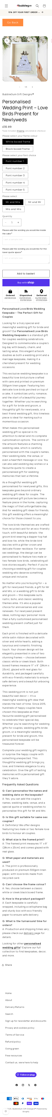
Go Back (12, 22)
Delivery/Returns (14, 1006)
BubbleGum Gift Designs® (24, 1109)
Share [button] (8, 965)
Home (8, 993)
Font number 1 (15, 161)
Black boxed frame (18, 149)
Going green (12, 1048)
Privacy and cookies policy (20, 1027)
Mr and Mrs (13, 202)
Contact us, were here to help (21, 1062)
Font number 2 (15, 168)
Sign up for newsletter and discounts (25, 1020)
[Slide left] (20, 87)
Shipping (20, 131)
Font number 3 (15, 175)
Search (9, 1013)
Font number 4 (15, 182)
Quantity (7, 216)
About (8, 1000)
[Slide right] (32, 87)
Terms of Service (14, 1034)
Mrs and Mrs (13, 209)
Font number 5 (15, 189)
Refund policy (13, 1041)
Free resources (13, 1055)
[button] (6, 5)
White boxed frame (18, 141)
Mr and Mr (34, 202)
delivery (29, 933)
